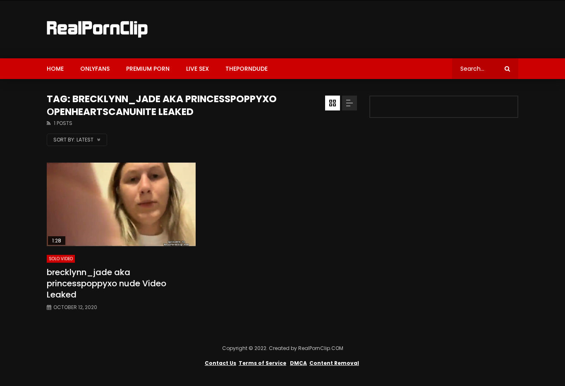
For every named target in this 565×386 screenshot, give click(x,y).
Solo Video (61, 259)
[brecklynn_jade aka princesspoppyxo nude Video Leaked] (121, 205)
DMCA (298, 363)
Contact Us (220, 363)
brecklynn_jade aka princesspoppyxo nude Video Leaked (106, 283)
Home (55, 69)
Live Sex (197, 69)
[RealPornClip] (97, 29)
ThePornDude (246, 69)
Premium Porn (148, 69)
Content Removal (334, 363)
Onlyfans (95, 69)
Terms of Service (262, 363)
